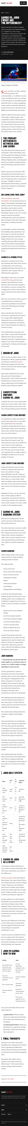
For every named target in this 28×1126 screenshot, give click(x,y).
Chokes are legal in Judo (9, 878)
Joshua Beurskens (8, 52)
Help (2, 1110)
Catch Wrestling (8, 280)
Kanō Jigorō (18, 362)
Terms (9, 1114)
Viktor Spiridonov (7, 198)
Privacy (3, 1114)
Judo (8, 1079)
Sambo (6, 91)
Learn (3, 1105)
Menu (24, 3)
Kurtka (13, 424)
